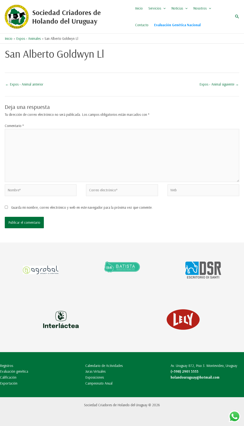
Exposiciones (94, 377)
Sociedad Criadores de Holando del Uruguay (66, 16)
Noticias (177, 8)
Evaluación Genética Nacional (177, 25)
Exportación (8, 383)
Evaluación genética (14, 371)
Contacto (141, 25)
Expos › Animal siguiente (219, 84)
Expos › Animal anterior (24, 84)
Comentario (14, 125)
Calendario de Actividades (104, 365)
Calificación (8, 377)
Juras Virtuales (95, 371)
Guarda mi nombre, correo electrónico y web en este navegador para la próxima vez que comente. (81, 207)
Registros (6, 365)
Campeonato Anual (98, 383)
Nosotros (200, 8)
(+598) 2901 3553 (184, 371)
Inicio (139, 8)
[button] (163, 8)
